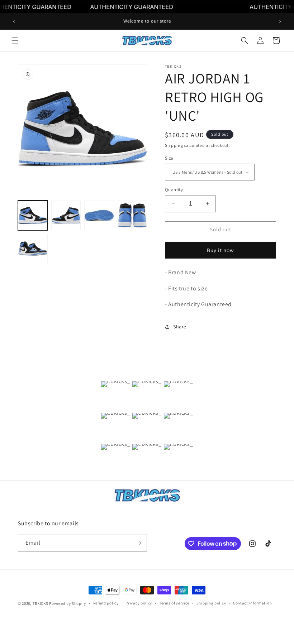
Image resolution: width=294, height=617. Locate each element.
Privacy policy (138, 603)
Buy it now (220, 250)
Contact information (252, 603)
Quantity (174, 190)
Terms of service (174, 603)
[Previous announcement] (14, 21)
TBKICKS (40, 603)
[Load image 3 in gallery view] (99, 215)
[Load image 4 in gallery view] (132, 215)
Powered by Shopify (67, 603)
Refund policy (106, 603)
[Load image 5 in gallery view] (33, 249)
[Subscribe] (139, 543)
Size (169, 158)
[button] (15, 40)
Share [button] (179, 326)
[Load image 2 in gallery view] (66, 215)
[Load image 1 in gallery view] (33, 215)
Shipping (174, 145)
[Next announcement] (280, 21)
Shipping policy (211, 603)
